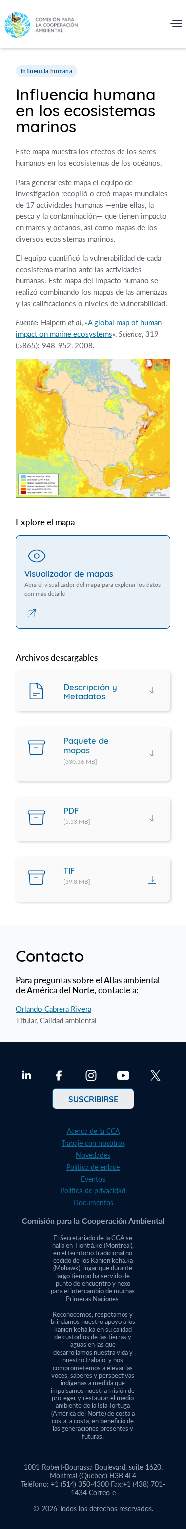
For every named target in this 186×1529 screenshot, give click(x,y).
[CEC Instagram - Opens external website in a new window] (91, 1076)
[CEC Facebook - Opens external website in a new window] (59, 1076)
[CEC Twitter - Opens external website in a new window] (155, 1076)
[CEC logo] (41, 26)
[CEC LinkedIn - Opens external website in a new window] (26, 1076)
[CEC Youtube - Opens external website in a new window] (123, 1076)
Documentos (93, 1202)
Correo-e (102, 1492)
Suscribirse (93, 1099)
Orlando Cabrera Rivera (53, 1009)
